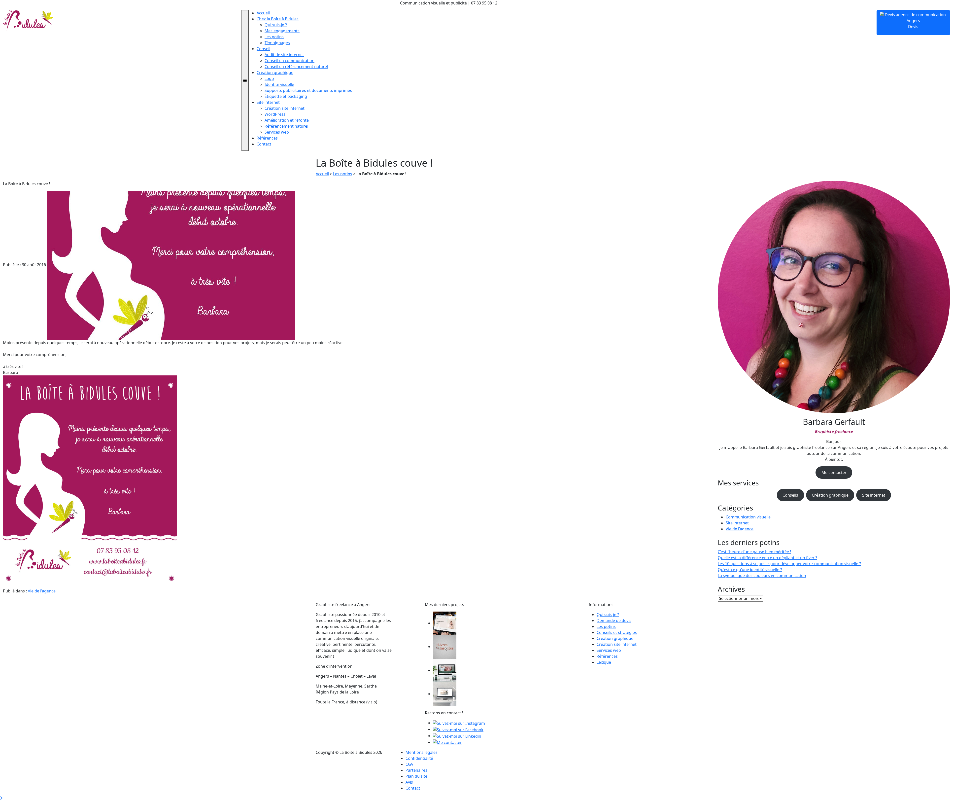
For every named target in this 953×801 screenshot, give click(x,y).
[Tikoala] (444, 670)
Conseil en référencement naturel (296, 66)
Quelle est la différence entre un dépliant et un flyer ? (767, 557)
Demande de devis (614, 620)
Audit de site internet (284, 54)
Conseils (790, 495)
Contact (264, 144)
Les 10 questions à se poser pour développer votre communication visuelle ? (789, 563)
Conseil (263, 48)
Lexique (604, 662)
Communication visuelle (748, 517)
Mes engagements (282, 31)
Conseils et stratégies (617, 632)
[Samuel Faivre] (444, 693)
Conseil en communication (289, 60)
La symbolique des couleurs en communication (762, 575)
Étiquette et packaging (286, 96)
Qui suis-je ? (276, 25)
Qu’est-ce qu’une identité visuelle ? (750, 569)
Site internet (268, 102)
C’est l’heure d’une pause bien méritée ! (754, 551)
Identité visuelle (279, 84)
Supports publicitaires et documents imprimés (308, 90)
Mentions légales (422, 752)
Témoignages (277, 42)
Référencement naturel (286, 126)
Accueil (263, 13)
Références (267, 138)
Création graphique (275, 72)
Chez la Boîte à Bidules (278, 19)
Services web (277, 132)
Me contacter (834, 472)
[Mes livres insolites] (444, 646)
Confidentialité (419, 758)
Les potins (274, 36)
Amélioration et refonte (287, 120)
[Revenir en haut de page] (1, 798)
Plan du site (416, 776)
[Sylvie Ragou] (444, 623)
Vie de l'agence (42, 591)
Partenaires (416, 770)
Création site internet (285, 108)
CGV (409, 764)
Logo (269, 78)
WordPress (275, 114)
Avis (409, 782)
